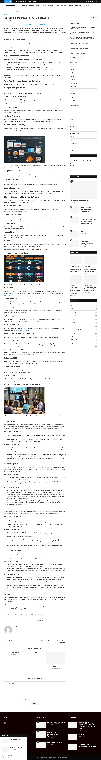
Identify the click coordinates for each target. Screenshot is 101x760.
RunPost (55, 666)
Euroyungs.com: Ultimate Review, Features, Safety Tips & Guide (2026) (76, 269)
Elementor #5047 (14, 652)
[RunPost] (55, 658)
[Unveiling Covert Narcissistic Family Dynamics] (74, 243)
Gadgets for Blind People (87, 735)
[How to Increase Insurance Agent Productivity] (74, 210)
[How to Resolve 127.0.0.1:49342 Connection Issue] (72, 747)
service (38, 614)
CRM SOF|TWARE (9, 614)
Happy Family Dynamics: (54, 743)
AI (70, 109)
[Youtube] (92, 1)
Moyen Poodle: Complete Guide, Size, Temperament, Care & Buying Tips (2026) (80, 42)
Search (72, 15)
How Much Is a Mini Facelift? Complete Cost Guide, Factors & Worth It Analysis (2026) (83, 47)
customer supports (20, 614)
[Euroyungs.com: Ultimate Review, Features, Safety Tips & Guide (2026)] (76, 260)
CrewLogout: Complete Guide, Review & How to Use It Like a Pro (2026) (90, 269)
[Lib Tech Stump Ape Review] (83, 190)
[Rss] (96, 1)
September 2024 (74, 83)
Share (35, 652)
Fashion (50, 5)
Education (72, 119)
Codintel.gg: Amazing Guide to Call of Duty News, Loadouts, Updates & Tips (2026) (88, 725)
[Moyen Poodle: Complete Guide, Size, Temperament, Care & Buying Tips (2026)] (90, 279)
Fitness (57, 5)
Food (44, 5)
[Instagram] (88, 1)
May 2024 (72, 97)
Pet (71, 140)
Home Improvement (75, 133)
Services (31, 5)
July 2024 (72, 90)
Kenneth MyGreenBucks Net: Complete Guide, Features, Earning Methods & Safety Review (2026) (83, 37)
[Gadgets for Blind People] (72, 737)
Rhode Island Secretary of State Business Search (17, 740)
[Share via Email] (44, 621)
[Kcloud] (74, 234)
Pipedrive (36, 321)
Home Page (24, 5)
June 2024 (72, 93)
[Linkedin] (90, 1)
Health (71, 129)
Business (72, 116)
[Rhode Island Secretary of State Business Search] (5, 741)
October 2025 (73, 73)
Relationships (73, 143)
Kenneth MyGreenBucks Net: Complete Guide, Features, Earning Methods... (36, 1)
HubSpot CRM (32, 304)
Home (5, 12)
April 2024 (72, 100)
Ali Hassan (12, 20)
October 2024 (73, 80)
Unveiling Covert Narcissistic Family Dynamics (87, 243)
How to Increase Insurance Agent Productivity (86, 209)
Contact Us (78, 5)
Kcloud (83, 232)
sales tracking (30, 614)
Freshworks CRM (23, 330)
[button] (13, 1)
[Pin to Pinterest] (42, 621)
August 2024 (73, 86)
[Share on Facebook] (39, 621)
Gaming (72, 126)
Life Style (63, 5)
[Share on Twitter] (40, 621)
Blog (12, 12)
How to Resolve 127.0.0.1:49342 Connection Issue (87, 746)
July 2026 (72, 66)
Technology (73, 147)
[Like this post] (37, 621)
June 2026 (72, 69)
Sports (71, 5)
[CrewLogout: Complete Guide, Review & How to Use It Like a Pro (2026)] (90, 260)
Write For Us (87, 5)
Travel (38, 5)
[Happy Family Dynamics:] (41, 745)
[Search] (96, 6)
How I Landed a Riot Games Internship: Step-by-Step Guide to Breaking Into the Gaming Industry (88, 221)
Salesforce (7, 295)
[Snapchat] (94, 1)
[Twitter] (86, 1)
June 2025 (72, 76)
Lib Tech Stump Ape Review (79, 201)
